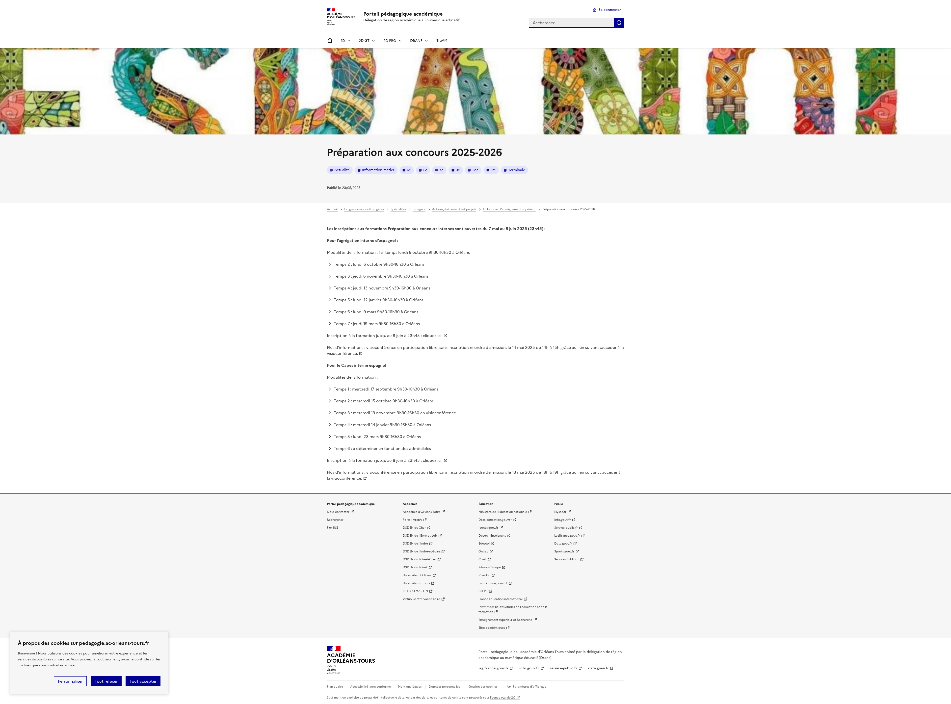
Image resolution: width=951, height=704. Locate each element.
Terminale (516, 170)
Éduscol (484, 543)
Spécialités (398, 209)
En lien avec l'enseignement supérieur (509, 209)
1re (493, 170)
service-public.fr (563, 668)
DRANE (416, 40)
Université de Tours (416, 583)
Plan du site (335, 686)
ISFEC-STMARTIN (415, 591)
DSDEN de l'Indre (415, 543)
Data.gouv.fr (563, 543)
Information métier (378, 170)
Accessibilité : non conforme (370, 686)
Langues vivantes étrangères (364, 209)
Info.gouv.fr (562, 520)
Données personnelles (444, 686)
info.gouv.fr (529, 668)
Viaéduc (484, 575)
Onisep (483, 551)
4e (442, 170)
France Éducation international (500, 599)
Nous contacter (338, 512)
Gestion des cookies (483, 686)
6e (409, 170)
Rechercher (619, 23)
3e (458, 170)
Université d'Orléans (417, 575)
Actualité (342, 170)
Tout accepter (143, 681)
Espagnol (419, 209)
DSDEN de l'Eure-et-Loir (420, 535)
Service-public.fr (566, 527)
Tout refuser (106, 681)
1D (343, 40)
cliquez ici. (433, 336)
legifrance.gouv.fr (493, 668)
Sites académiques (491, 628)
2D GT (364, 40)
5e (425, 170)
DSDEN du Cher (414, 527)
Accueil (332, 209)
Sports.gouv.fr (564, 551)
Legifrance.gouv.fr (567, 535)
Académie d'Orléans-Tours (421, 512)
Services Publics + (566, 559)
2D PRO (389, 40)
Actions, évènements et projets (454, 209)
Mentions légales (410, 686)
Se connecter (610, 9)
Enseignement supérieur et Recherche (505, 620)
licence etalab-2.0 (502, 697)
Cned (482, 559)
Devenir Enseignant (492, 535)
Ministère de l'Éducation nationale (502, 512)
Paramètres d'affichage (529, 686)
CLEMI (483, 591)
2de (475, 170)
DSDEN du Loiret (415, 567)
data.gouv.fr (598, 668)
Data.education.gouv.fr (495, 520)
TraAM (441, 40)
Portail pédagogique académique (403, 14)
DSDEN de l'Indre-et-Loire (421, 551)
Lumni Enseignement (492, 583)
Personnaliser (70, 681)
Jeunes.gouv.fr (488, 527)
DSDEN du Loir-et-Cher (419, 559)
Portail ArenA (412, 520)
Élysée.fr (560, 512)
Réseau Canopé (489, 567)
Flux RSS (333, 527)
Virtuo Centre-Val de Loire (421, 599)
